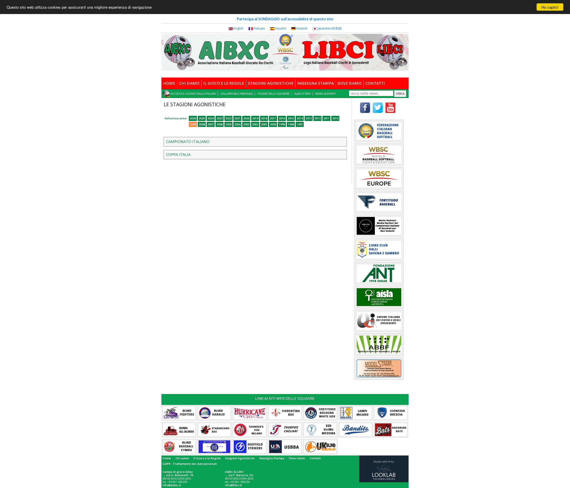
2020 (246, 118)
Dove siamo (297, 458)
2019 (255, 118)
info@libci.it (233, 485)
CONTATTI (375, 83)
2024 (211, 118)
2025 (202, 118)
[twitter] (378, 107)
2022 (228, 118)
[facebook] (365, 107)
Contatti (315, 458)
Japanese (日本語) (330, 28)
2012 (317, 118)
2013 (308, 118)
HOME (169, 83)
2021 (237, 118)
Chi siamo (182, 458)
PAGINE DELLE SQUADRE (273, 94)
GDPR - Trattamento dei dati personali (190, 464)
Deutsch (301, 28)
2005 (228, 124)
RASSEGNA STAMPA (315, 83)
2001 (264, 124)
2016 (282, 118)
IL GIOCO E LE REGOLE (223, 83)
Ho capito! (550, 7)
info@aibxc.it (172, 485)
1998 (291, 124)
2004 (237, 124)
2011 (326, 118)
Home (167, 458)
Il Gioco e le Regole (207, 458)
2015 (291, 118)
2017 (273, 118)
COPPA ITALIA (178, 154)
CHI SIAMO (189, 83)
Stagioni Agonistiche (240, 458)
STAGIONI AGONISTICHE (270, 83)
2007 (211, 124)
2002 (255, 124)
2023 (219, 118)
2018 (264, 118)
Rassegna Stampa (271, 458)
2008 (202, 124)
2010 (335, 118)
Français (259, 28)
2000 (273, 124)
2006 (219, 124)
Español (280, 28)
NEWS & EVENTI (325, 94)
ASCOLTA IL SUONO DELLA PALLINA (193, 94)
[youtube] (390, 107)
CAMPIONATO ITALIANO (188, 141)
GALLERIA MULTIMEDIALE (236, 94)
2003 (246, 124)
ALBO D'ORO (302, 94)
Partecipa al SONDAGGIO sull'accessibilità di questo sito (285, 18)
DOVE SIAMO (350, 83)
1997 (300, 124)
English (238, 28)
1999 (282, 124)
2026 (193, 118)
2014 (300, 118)
